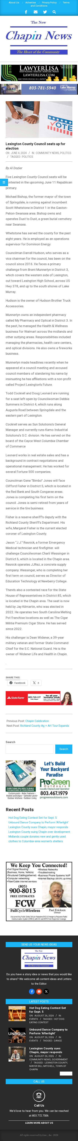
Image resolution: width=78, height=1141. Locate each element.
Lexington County (56, 1062)
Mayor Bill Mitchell (42, 1066)
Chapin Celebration (37, 721)
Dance (58, 1040)
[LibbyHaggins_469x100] (39, 694)
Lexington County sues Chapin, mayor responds (38, 827)
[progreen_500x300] (39, 762)
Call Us (39, 1105)
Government (60, 1059)
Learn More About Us (39, 1122)
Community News (47, 152)
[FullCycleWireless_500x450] (39, 864)
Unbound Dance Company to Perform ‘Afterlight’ (39, 822)
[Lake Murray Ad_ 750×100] (39, 85)
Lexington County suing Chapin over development (39, 832)
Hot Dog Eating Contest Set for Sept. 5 (33, 817)
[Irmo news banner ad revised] (39, 66)
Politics (65, 152)
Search (10, 742)
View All (66, 1073)
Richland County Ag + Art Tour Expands (44, 725)
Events (33, 1019)
